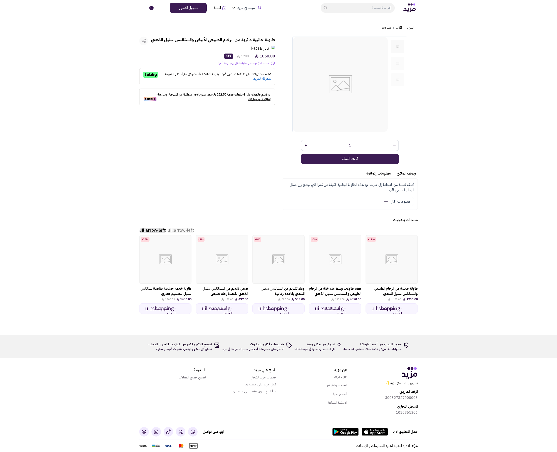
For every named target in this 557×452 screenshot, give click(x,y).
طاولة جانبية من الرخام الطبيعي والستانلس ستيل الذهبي (396, 291)
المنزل (410, 27)
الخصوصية (340, 394)
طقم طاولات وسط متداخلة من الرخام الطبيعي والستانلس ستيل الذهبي (335, 291)
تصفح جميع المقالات (192, 377)
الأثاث (399, 27)
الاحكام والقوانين (336, 385)
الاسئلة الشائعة (337, 402)
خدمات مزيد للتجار (263, 377)
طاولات (386, 27)
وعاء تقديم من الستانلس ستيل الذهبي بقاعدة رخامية (283, 291)
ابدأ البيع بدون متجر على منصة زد (254, 391)
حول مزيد (340, 376)
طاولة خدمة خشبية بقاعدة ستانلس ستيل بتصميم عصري (166, 291)
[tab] (397, 46)
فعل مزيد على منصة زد (260, 384)
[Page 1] (397, 46)
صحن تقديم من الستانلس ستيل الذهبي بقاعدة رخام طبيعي (225, 291)
